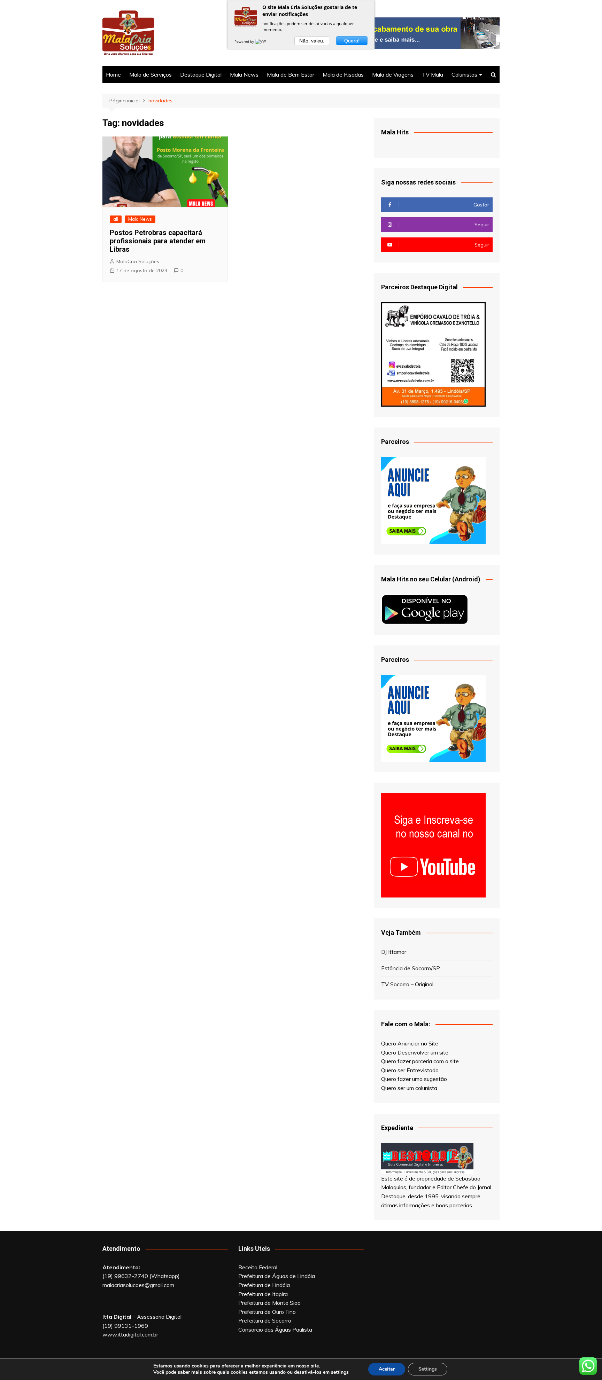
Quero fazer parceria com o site (420, 1061)
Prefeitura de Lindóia (264, 1284)
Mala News (244, 74)
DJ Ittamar (393, 951)
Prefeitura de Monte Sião (269, 1302)
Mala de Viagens (393, 74)
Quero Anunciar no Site (409, 1043)
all (115, 219)
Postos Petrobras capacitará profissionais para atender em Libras (158, 240)
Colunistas (464, 74)
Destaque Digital (201, 74)
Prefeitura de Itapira (263, 1294)
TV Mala (432, 74)
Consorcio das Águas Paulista (275, 1329)
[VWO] (262, 41)
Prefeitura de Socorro (264, 1320)
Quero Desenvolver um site (414, 1052)
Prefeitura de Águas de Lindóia (276, 1275)
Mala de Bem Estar (290, 74)
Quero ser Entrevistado (410, 1070)
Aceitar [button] (387, 1369)
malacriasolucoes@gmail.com (138, 1284)
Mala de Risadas (343, 74)
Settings (427, 1369)
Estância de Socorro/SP (410, 968)
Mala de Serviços (150, 74)
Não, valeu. (311, 41)
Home (113, 74)
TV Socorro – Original (407, 984)
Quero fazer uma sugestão (414, 1078)
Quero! (352, 41)
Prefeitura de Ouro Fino (267, 1311)
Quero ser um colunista (409, 1087)
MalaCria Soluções (137, 261)
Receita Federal (257, 1267)
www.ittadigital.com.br (130, 1334)
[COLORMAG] (427, 1157)
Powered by (244, 41)
